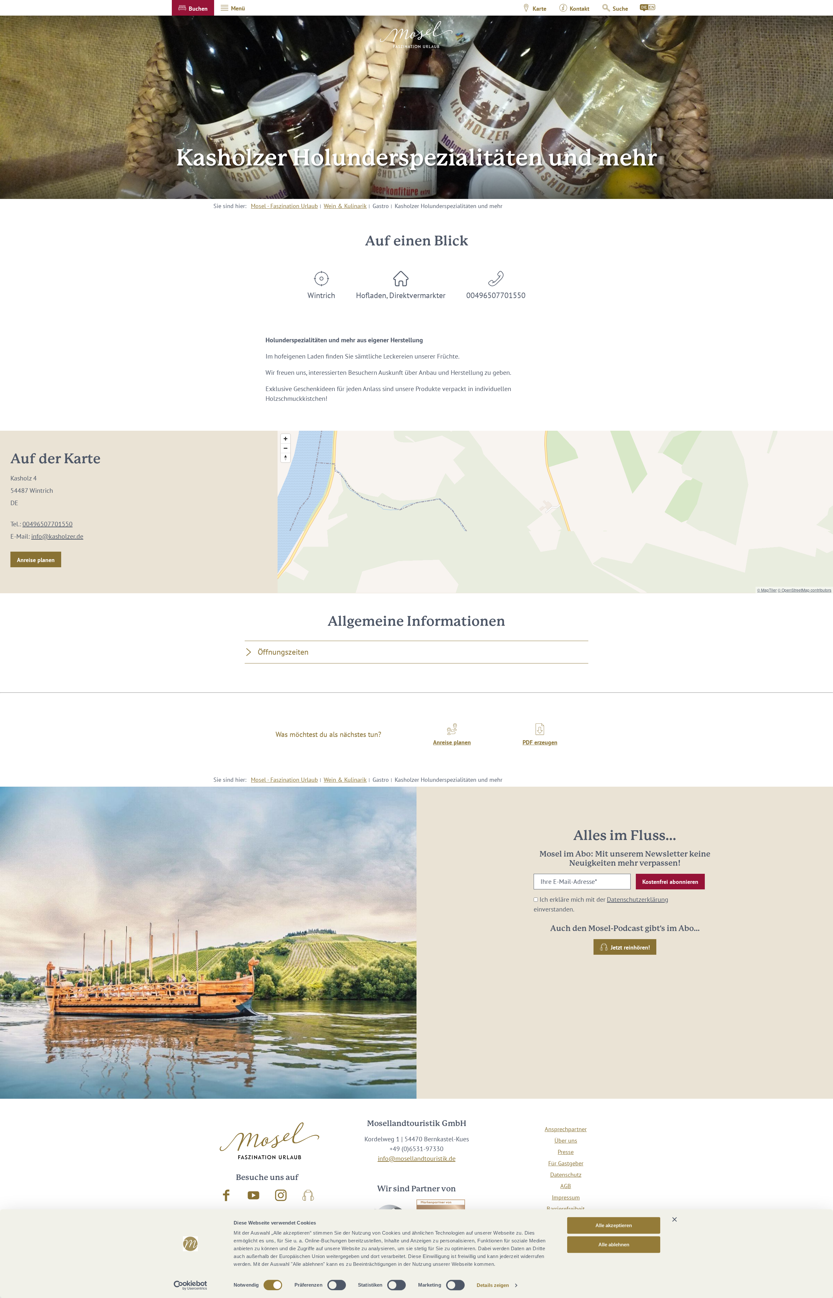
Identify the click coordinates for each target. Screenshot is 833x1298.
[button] (193, 8)
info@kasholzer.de (57, 536)
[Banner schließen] (674, 1219)
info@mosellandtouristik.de (417, 1158)
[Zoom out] (285, 448)
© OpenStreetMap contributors (804, 590)
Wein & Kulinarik (345, 206)
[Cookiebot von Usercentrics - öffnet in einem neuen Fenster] (190, 1285)
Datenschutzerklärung (637, 899)
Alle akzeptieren (613, 1225)
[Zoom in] (285, 438)
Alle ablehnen (613, 1244)
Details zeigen (493, 1285)
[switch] (336, 1285)
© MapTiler (767, 590)
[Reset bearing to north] (285, 457)
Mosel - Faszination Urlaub (284, 206)
